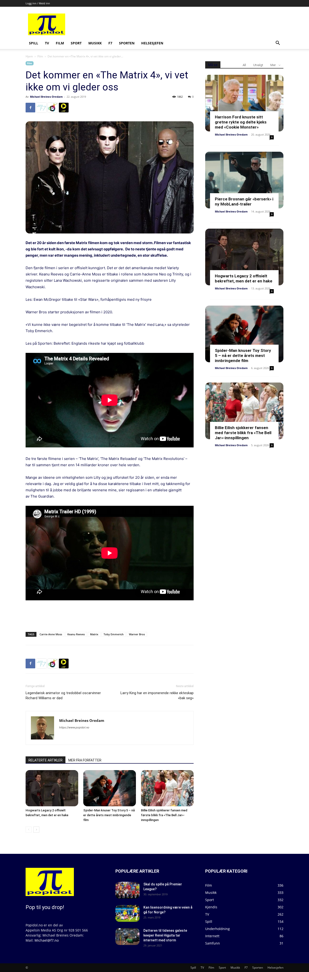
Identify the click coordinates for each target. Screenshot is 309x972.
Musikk (95, 43)
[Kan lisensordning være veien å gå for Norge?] (127, 913)
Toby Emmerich (114, 634)
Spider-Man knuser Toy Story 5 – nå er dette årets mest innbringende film (109, 815)
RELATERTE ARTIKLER (45, 760)
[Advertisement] (191, 24)
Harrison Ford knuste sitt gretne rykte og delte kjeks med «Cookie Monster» (241, 122)
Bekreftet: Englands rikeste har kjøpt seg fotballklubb (99, 343)
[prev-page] (29, 830)
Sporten (126, 43)
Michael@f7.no (47, 940)
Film (60, 43)
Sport (76, 43)
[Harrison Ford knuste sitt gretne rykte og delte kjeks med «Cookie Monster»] (244, 103)
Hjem (29, 56)
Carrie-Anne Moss (51, 634)
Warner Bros (137, 634)
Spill (33, 43)
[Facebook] (30, 107)
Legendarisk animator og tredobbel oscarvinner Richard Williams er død (63, 695)
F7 (110, 43)
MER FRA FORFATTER (84, 760)
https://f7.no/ (41, 107)
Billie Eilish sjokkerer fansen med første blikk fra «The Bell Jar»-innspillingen (164, 815)
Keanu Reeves (76, 634)
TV (47, 43)
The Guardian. (42, 496)
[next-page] (36, 830)
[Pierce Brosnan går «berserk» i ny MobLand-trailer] (244, 180)
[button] (277, 43)
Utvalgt (258, 65)
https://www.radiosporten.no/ (52, 107)
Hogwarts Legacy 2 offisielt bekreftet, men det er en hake (243, 278)
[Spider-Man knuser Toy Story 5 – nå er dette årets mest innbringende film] (109, 788)
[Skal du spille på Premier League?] (127, 890)
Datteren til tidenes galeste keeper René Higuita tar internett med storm (165, 935)
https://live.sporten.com (64, 107)
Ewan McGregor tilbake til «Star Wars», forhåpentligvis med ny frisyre (93, 299)
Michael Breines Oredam (46, 96)
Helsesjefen (152, 43)
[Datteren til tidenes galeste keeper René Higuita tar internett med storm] (127, 936)
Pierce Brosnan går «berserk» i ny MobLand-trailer (244, 201)
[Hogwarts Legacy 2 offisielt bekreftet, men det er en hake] (52, 788)
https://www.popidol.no (74, 727)
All (244, 65)
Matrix (94, 634)
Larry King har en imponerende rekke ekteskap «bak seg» (157, 695)
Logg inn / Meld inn (38, 3)
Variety (173, 268)
